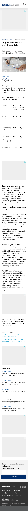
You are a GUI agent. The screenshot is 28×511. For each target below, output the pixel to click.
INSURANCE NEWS (6, 371)
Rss (20, 495)
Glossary (8, 490)
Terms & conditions (16, 490)
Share (12, 81)
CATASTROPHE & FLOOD (8, 398)
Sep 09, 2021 (5, 81)
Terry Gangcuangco (8, 79)
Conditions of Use (17, 494)
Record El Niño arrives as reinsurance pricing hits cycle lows (13, 400)
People (3, 490)
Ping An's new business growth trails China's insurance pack (14, 409)
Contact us (10, 495)
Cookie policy (13, 492)
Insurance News (8, 39)
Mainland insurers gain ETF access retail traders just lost (13, 392)
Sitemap (16, 495)
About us (4, 495)
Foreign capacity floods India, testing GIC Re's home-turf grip (14, 383)
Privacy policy (5, 492)
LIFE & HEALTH (5, 389)
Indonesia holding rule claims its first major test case (13, 374)
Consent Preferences (7, 494)
